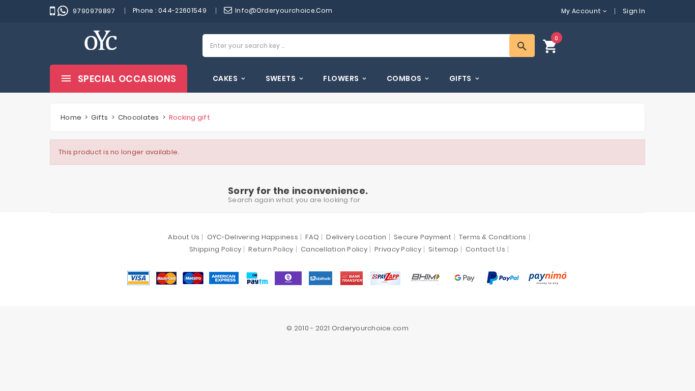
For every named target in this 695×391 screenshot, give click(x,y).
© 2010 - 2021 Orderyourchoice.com (347, 328)
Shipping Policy (215, 249)
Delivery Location (356, 237)
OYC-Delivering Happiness (252, 237)
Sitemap (443, 249)
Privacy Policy (397, 249)
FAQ (312, 237)
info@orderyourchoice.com (284, 10)
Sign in (634, 11)
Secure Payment (423, 237)
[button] (550, 45)
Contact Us (485, 249)
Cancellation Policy (334, 249)
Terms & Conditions (493, 237)
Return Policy (270, 249)
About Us (183, 237)
